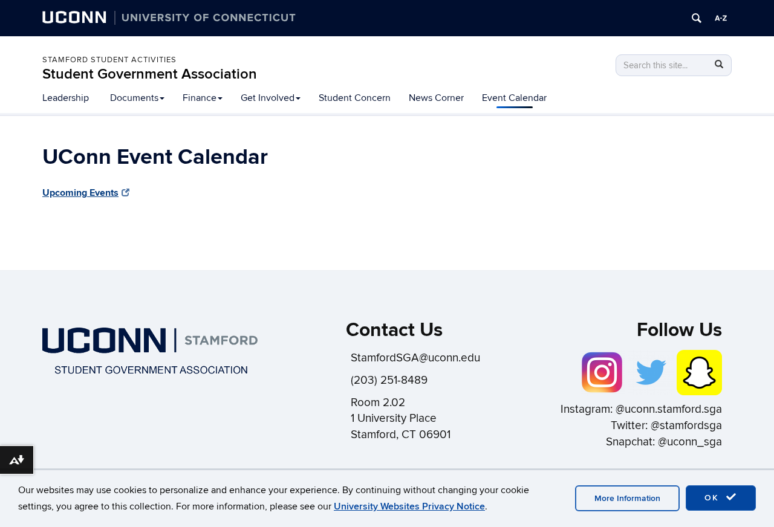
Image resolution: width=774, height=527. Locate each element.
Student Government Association (149, 74)
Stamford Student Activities (109, 60)
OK (713, 498)
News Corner (436, 98)
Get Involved (267, 98)
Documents (134, 98)
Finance (199, 98)
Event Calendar (514, 98)
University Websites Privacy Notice (409, 506)
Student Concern (355, 98)
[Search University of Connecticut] (696, 18)
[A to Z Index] (720, 18)
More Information (627, 498)
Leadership (65, 98)
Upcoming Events (80, 193)
